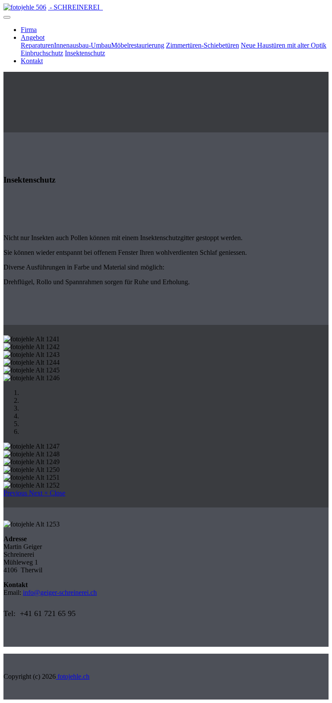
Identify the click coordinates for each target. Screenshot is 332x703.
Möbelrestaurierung (137, 45)
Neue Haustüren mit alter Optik (283, 45)
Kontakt (32, 60)
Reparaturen (37, 45)
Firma (29, 29)
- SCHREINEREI (75, 7)
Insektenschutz (85, 53)
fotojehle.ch (72, 676)
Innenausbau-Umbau (82, 45)
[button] (16, 493)
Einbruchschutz (42, 53)
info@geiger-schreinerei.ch (60, 592)
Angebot (33, 37)
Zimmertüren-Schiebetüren (202, 45)
